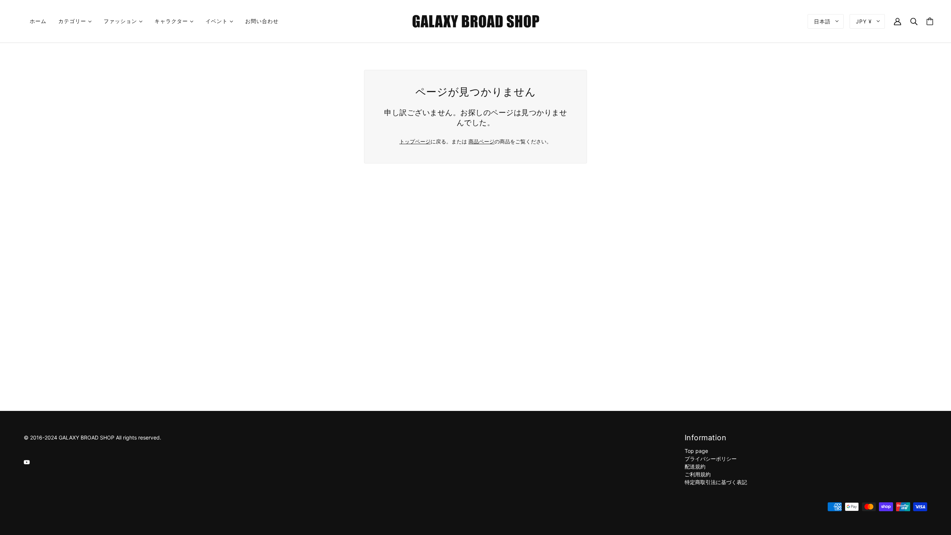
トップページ (415, 141)
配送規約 (695, 466)
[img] (27, 461)
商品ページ (481, 141)
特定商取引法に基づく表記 (716, 482)
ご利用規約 (698, 474)
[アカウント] (897, 21)
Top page (696, 451)
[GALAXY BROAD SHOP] (475, 20)
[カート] (930, 21)
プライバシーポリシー (711, 458)
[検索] (914, 21)
